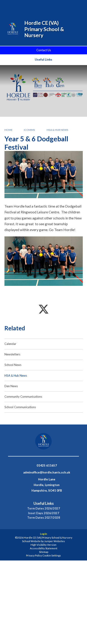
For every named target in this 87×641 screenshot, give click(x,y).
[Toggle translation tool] (66, 6)
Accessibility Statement (43, 548)
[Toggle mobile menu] (78, 6)
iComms (29, 129)
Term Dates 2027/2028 (43, 517)
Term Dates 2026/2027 (43, 508)
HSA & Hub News (57, 129)
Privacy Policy (34, 555)
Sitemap (43, 551)
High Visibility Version (43, 544)
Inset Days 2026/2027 (43, 513)
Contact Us (43, 50)
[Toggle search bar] (55, 6)
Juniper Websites (54, 541)
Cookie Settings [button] (51, 555)
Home (8, 129)
